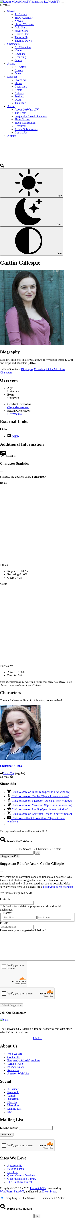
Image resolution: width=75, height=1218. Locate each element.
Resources (13, 1070)
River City (8, 773)
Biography (27, 369)
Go (37, 852)
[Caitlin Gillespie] (32, 344)
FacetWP (19, 1191)
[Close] (8, 5)
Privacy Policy (15, 1066)
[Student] (11, 776)
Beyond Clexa (15, 1168)
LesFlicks (12, 1172)
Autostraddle (14, 1165)
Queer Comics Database (21, 1175)
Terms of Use (15, 1063)
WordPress (6, 1191)
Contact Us (13, 1057)
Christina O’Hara (11, 765)
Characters (6, 372)
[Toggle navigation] (62, 2)
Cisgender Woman (18, 407)
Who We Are (14, 1053)
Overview (40, 369)
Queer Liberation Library (21, 1178)
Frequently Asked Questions (23, 1060)
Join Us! (37, 1038)
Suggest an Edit (9, 856)
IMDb (15, 436)
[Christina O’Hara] (20, 758)
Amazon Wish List (18, 1073)
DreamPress (49, 1191)
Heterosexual (14, 413)
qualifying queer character (58, 886)
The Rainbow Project (19, 1182)
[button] (2, 166)
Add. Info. (59, 369)
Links (49, 369)
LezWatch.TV (38, 1188)
